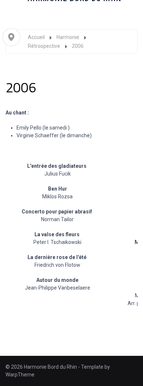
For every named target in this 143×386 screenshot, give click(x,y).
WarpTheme (20, 375)
